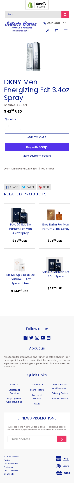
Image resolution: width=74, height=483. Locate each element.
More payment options (37, 155)
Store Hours (37, 389)
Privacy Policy (60, 393)
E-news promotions (37, 418)
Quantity (10, 119)
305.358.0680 (57, 23)
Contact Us (37, 384)
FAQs (37, 403)
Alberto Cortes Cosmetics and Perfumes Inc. (11, 463)
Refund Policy (60, 398)
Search (14, 384)
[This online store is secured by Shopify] (37, 9)
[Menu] (66, 30)
